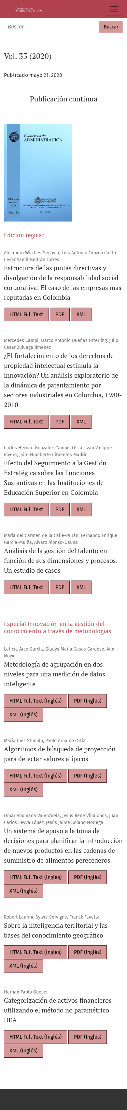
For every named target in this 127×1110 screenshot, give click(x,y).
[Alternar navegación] (114, 9)
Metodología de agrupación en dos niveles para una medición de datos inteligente (54, 674)
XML (81, 314)
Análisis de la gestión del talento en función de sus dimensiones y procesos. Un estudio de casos (61, 560)
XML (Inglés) (23, 714)
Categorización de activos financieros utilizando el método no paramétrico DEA (58, 1010)
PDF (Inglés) (87, 701)
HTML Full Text (26, 314)
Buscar (111, 27)
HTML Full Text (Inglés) (35, 701)
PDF (59, 314)
